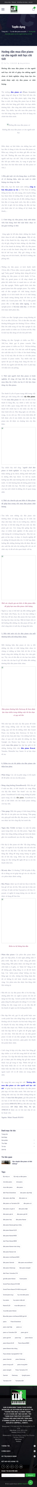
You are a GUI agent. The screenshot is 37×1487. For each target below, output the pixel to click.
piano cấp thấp (7, 1327)
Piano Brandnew (16, 1321)
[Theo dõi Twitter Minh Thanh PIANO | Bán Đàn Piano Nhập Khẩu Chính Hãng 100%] (7, 1466)
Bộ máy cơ (6, 1176)
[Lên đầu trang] (30, 1482)
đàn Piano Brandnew (9, 1193)
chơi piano (19, 1182)
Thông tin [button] (5, 1446)
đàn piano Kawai (21, 1219)
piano (5, 1321)
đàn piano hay (7, 1219)
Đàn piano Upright (24, 1268)
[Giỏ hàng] (34, 9)
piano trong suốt (8, 1364)
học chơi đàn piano (23, 1295)
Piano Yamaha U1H (21, 1370)
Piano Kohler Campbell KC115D (12, 1354)
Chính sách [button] (5, 1451)
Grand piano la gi (8, 1295)
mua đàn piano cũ (19, 1305)
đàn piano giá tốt (22, 1214)
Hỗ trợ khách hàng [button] (9, 1456)
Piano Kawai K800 (23, 1343)
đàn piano (20, 1187)
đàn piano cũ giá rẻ (9, 1209)
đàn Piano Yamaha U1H (10, 1273)
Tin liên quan (6, 1157)
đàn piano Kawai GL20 (10, 1230)
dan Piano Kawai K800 (10, 1241)
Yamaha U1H (7, 1381)
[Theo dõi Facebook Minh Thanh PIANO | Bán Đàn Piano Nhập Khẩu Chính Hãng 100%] (3, 1466)
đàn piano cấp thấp (9, 1198)
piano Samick (7, 1359)
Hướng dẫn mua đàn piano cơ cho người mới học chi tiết (17, 55)
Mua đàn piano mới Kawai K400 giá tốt (15, 1316)
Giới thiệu (4, 1137)
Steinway (15, 1375)
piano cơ (19, 1327)
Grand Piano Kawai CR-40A (11, 1284)
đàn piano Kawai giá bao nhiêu (12, 1225)
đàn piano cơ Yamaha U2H (11, 1203)
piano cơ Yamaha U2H (10, 1332)
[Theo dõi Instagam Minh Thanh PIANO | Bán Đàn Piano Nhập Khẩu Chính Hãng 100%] (16, 1466)
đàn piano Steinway (9, 1268)
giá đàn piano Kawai (9, 1278)
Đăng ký (14, 2)
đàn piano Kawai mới (9, 1252)
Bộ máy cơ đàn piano (20, 1176)
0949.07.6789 (18, 1432)
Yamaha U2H (19, 1381)
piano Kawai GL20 (8, 1343)
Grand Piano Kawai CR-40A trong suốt (15, 1289)
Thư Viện (4, 1143)
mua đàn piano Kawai (9, 1311)
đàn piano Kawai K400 (10, 1235)
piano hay (18, 1338)
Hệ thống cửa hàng (22, 2)
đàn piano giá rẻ (8, 1214)
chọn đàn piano (8, 1187)
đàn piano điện (23, 1209)
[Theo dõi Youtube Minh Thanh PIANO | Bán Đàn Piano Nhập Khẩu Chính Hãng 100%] (21, 1466)
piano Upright (7, 1370)
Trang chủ (4, 1134)
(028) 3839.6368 (18, 1430)
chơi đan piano (7, 1182)
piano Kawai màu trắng (10, 1348)
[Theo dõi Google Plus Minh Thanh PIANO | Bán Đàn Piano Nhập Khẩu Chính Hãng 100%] (12, 1466)
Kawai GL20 (6, 1305)
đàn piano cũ (27, 1203)
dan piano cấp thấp (26, 1193)
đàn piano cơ (23, 1198)
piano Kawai (29, 1338)
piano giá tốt (7, 1338)
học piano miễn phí (19, 1300)
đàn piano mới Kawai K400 (11, 1257)
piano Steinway (20, 1359)
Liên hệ (30, 2)
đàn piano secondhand (25, 1262)
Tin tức (3, 1146)
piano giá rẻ (24, 1332)
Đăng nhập (8, 2)
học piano (6, 1300)
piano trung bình (22, 1364)
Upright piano (26, 1375)
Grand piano (23, 1278)
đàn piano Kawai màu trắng (11, 1246)
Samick (5, 1375)
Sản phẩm (4, 1140)
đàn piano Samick (8, 1262)
